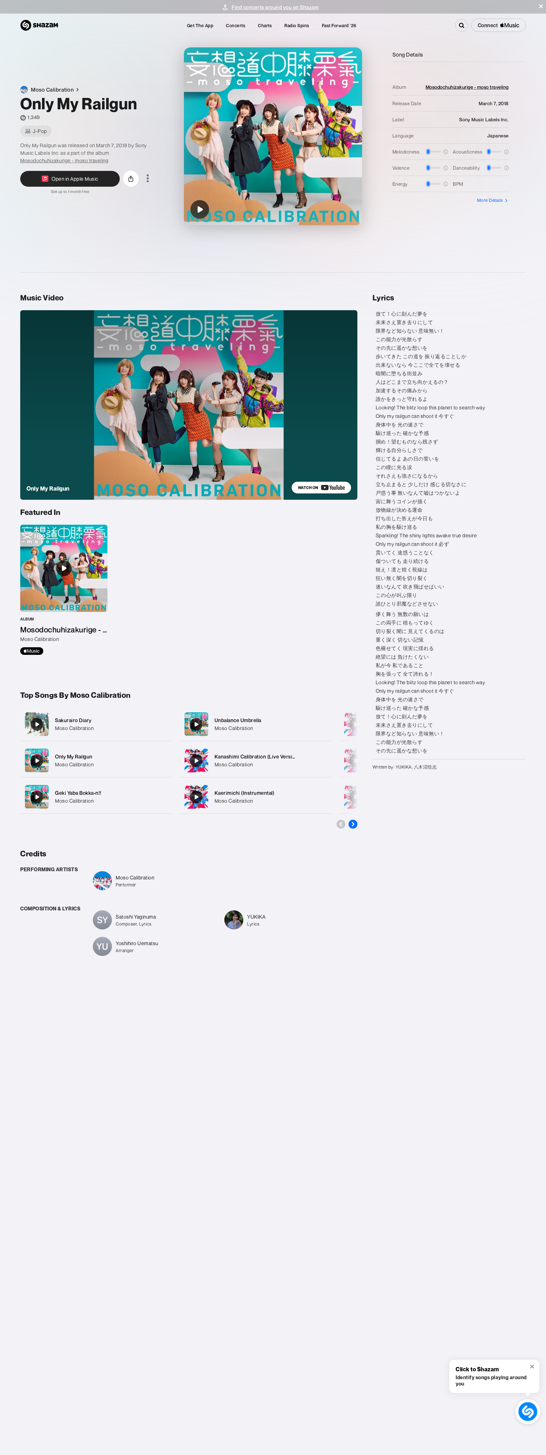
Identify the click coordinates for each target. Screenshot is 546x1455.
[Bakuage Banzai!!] (355, 797)
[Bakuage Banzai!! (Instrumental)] (355, 724)
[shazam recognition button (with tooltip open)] (528, 1412)
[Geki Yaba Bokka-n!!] (96, 796)
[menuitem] (200, 25)
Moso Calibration (74, 728)
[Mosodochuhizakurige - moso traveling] (63, 590)
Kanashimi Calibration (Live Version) (257, 756)
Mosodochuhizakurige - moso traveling (64, 160)
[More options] (148, 179)
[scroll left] (341, 824)
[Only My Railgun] (199, 209)
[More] (163, 724)
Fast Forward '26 (339, 25)
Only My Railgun (74, 756)
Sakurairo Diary (73, 720)
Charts (265, 25)
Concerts (235, 25)
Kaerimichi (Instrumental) (245, 793)
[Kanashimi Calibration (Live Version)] (255, 760)
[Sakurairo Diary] (96, 724)
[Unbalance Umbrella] (255, 724)
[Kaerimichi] (355, 760)
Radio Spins (296, 25)
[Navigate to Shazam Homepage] (39, 25)
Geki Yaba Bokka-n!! (78, 793)
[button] (541, 6)
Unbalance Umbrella (238, 720)
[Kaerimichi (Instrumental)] (255, 796)
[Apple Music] (31, 651)
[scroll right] (353, 824)
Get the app (200, 25)
